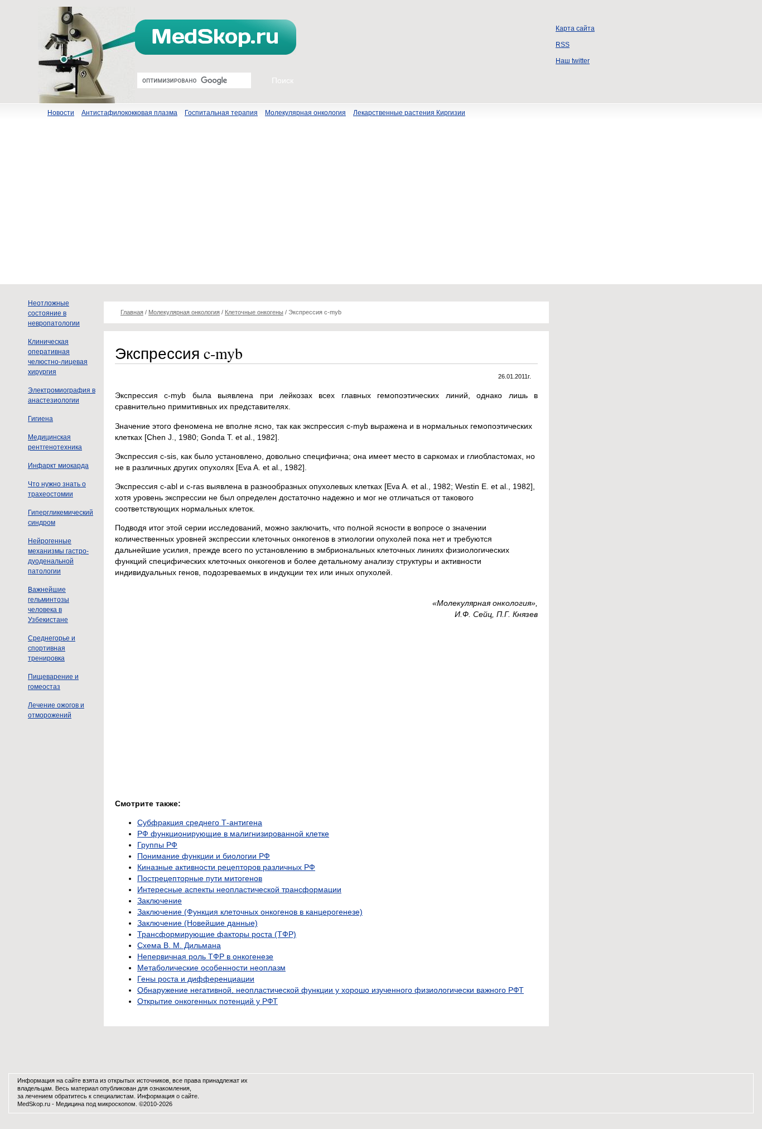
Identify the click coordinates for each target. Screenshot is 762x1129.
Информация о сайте (167, 1096)
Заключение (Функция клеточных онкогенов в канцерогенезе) (250, 911)
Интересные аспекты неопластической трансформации (239, 889)
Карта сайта (575, 28)
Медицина (70, 1104)
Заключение (159, 900)
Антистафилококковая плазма (129, 113)
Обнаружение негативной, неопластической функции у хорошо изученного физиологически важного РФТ (330, 990)
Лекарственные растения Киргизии (409, 113)
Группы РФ (157, 844)
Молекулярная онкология (305, 113)
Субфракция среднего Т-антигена (199, 822)
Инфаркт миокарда (58, 466)
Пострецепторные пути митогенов (199, 878)
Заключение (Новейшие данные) (197, 922)
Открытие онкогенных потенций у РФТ (207, 1001)
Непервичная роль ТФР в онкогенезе (205, 956)
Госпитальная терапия (221, 113)
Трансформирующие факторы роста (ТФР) (216, 934)
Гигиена (40, 419)
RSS (563, 45)
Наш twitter (573, 61)
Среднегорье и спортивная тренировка (51, 648)
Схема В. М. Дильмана (179, 945)
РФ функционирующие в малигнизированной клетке (233, 833)
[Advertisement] (381, 206)
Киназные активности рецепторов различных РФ (226, 867)
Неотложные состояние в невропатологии (54, 313)
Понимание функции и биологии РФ (203, 855)
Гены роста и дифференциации (195, 978)
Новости (60, 113)
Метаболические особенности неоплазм (211, 967)
